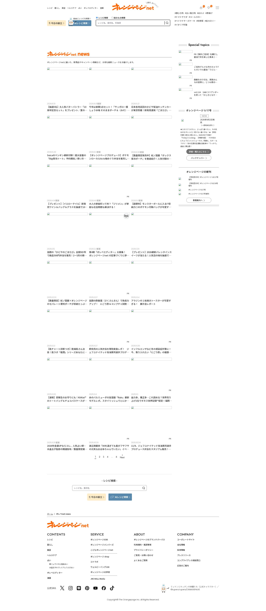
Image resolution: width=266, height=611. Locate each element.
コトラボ (94, 561)
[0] (201, 7)
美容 (63, 8)
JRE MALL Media (97, 578)
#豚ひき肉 (179, 13)
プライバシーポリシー (143, 550)
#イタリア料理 (181, 24)
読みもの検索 (119, 17)
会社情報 (181, 544)
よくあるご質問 (140, 560)
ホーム (50, 513)
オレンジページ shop (99, 556)
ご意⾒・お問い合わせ (143, 555)
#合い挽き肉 (190, 13)
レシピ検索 (103, 17)
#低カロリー (210, 20)
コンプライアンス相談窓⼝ (188, 560)
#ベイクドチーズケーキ (185, 20)
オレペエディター (91, 8)
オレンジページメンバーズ (102, 544)
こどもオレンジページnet (101, 550)
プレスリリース (184, 555)
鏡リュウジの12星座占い (58, 564)
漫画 (102, 8)
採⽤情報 (181, 550)
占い (80, 8)
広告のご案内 (183, 565)
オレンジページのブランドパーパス (149, 539)
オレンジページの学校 (100, 572)
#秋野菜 (199, 20)
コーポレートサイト (186, 539)
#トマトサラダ (181, 17)
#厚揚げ (208, 13)
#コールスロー (195, 17)
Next (122, 457)
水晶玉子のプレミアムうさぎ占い (61, 567)
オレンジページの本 (99, 539)
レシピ (50, 8)
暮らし (57, 8)
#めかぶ (200, 13)
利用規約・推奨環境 (142, 544)
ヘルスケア (71, 8)
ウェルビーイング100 (99, 567)
